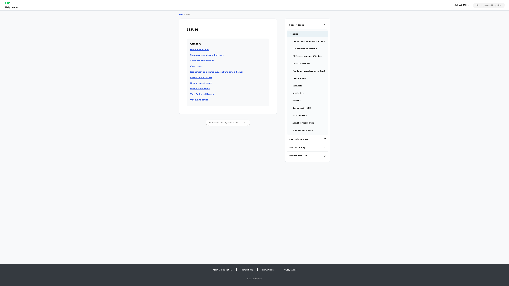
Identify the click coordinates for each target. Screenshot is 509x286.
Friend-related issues (201, 77)
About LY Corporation (222, 270)
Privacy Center (290, 270)
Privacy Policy (268, 270)
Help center (11, 7)
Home (181, 14)
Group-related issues (201, 83)
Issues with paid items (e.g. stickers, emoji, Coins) (216, 71)
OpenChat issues (199, 99)
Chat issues (196, 66)
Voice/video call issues (202, 94)
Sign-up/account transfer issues (207, 55)
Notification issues (200, 88)
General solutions (199, 49)
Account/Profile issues (202, 60)
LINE (7, 3)
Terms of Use (247, 270)
